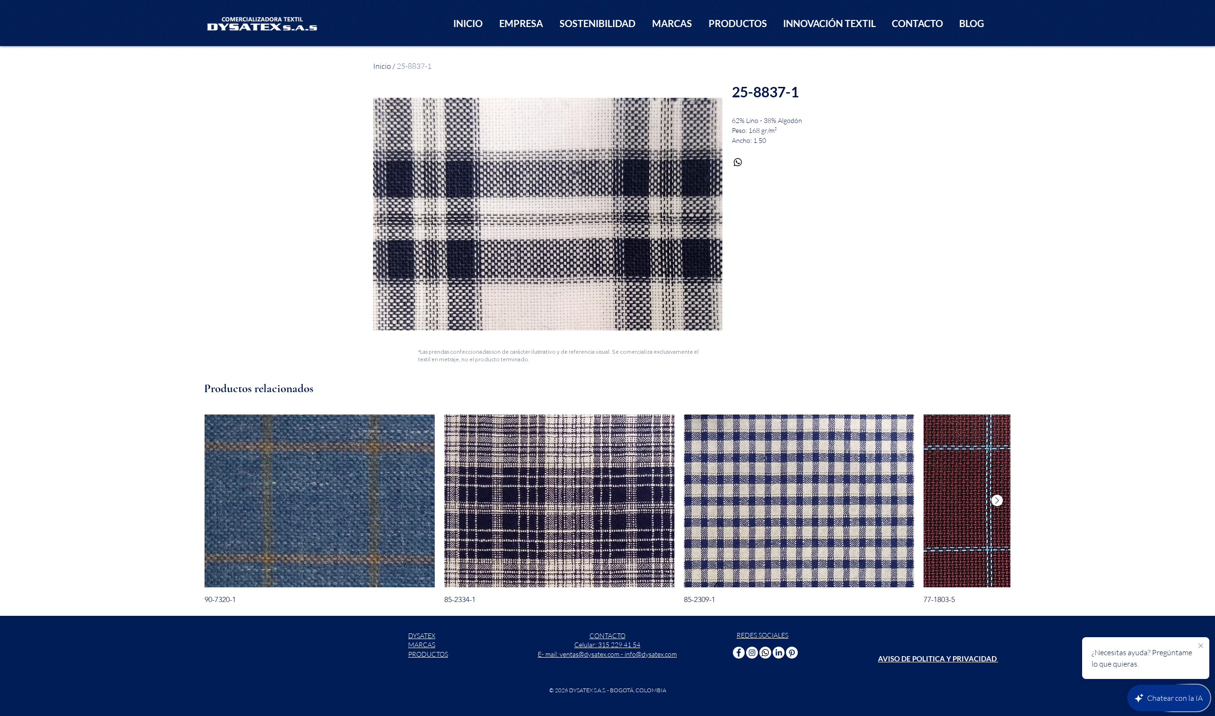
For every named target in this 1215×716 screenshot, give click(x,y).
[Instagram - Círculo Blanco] (752, 653)
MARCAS (421, 645)
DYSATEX (421, 635)
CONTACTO (607, 635)
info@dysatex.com (651, 654)
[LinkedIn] (779, 653)
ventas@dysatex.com (589, 654)
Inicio (382, 66)
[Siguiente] (997, 500)
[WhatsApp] (765, 653)
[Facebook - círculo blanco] (739, 653)
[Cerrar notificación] (1201, 646)
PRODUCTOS (428, 654)
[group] (607, 509)
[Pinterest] (792, 653)
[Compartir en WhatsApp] (738, 162)
